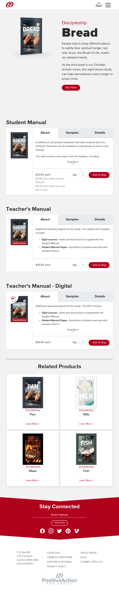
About (45, 132)
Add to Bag (99, 175)
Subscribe (59, 523)
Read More (72, 162)
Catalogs (53, 553)
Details (100, 132)
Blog (83, 557)
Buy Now (71, 87)
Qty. (75, 175)
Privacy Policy (56, 566)
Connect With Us (91, 562)
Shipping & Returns (59, 562)
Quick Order (88, 553)
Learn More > (33, 424)
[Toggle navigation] (108, 5)
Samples (72, 132)
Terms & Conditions (59, 557)
